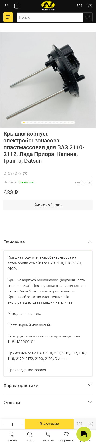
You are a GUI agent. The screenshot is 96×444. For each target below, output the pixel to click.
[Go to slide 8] (50, 122)
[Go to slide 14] (72, 122)
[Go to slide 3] (31, 122)
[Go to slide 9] (54, 122)
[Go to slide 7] (46, 122)
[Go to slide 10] (57, 122)
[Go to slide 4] (35, 122)
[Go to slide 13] (68, 122)
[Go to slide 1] (24, 122)
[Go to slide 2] (27, 122)
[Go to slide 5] (39, 122)
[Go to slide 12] (65, 122)
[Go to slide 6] (42, 122)
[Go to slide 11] (61, 122)
